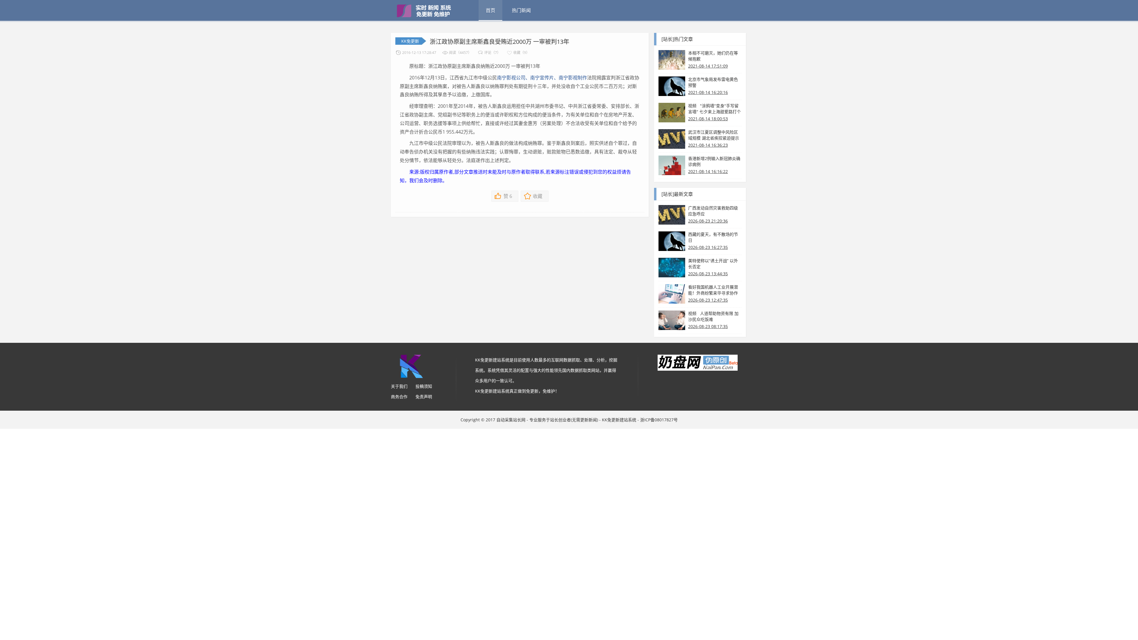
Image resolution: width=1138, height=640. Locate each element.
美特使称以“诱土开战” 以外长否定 (713, 263)
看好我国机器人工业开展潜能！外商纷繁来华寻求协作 (713, 290)
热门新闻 (521, 10)
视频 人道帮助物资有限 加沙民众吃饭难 (713, 316)
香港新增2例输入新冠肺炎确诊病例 (714, 161)
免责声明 (423, 396)
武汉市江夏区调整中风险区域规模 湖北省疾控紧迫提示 (713, 135)
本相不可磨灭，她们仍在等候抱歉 (713, 56)
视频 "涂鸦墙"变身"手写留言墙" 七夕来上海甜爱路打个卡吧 (714, 109)
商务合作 (399, 396)
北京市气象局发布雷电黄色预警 (713, 82)
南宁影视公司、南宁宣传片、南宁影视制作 (542, 77)
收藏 (537, 196)
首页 (490, 10)
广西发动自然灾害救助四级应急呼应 (713, 211)
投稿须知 (423, 386)
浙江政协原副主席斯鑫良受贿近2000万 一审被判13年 (499, 42)
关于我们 (399, 386)
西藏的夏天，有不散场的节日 (713, 237)
